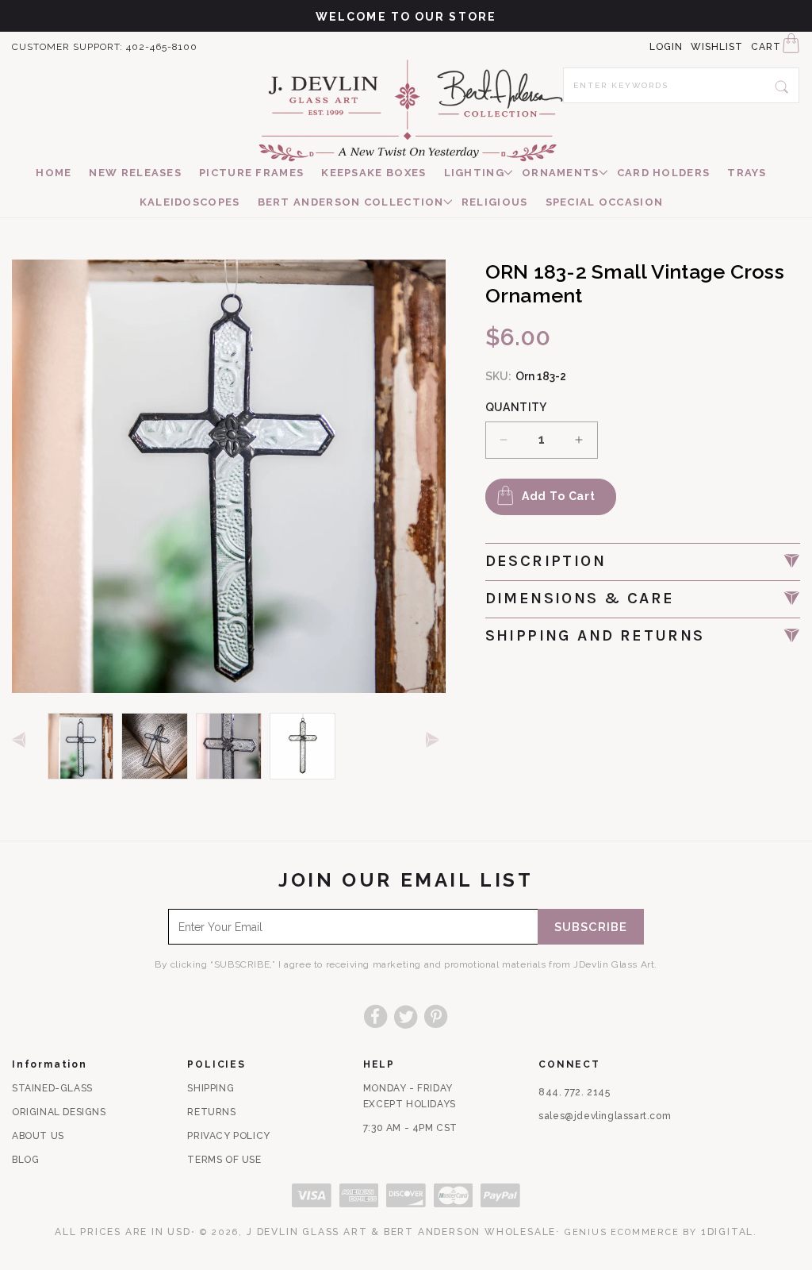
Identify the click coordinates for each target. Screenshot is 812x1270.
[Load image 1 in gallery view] (80, 746)
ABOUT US (38, 1135)
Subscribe (590, 927)
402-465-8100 (161, 46)
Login (666, 46)
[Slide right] (436, 741)
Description (545, 561)
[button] (474, 173)
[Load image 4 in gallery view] (302, 746)
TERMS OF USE (224, 1159)
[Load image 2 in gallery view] (154, 746)
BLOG (25, 1159)
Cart (766, 46)
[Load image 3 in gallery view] (229, 746)
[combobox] (681, 85)
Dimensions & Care (580, 598)
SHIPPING (210, 1088)
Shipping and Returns (595, 635)
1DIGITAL (727, 1231)
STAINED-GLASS (52, 1088)
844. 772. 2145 (574, 1092)
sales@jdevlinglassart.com (604, 1116)
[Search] (781, 85)
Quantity (516, 407)
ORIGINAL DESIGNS (59, 1112)
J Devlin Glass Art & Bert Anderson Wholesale (401, 1231)
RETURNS (211, 1112)
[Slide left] (22, 741)
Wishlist (717, 46)
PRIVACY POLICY (228, 1135)
